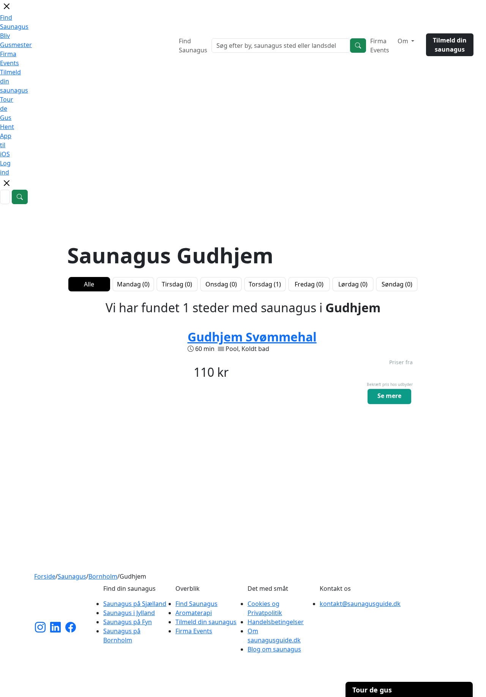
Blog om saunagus (274, 649)
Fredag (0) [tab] (309, 284)
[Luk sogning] (6, 186)
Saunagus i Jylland (129, 613)
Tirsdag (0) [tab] (177, 284)
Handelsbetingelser (276, 622)
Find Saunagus (193, 45)
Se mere (389, 396)
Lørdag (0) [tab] (353, 284)
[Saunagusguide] (62, 602)
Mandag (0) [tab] (133, 284)
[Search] (358, 45)
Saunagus (72, 576)
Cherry (284, 687)
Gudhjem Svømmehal (252, 337)
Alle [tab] (89, 284)
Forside (44, 576)
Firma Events (379, 45)
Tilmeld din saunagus (450, 44)
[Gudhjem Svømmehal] (122, 379)
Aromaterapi (193, 613)
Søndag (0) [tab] (397, 284)
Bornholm (102, 576)
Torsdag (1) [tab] (265, 284)
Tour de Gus (6, 108)
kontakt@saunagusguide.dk (360, 603)
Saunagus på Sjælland (134, 603)
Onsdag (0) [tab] (221, 284)
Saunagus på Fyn (127, 622)
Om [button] (404, 41)
